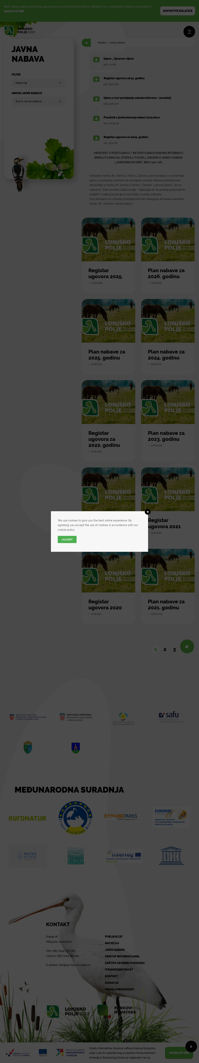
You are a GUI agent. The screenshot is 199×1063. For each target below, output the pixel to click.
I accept (67, 539)
